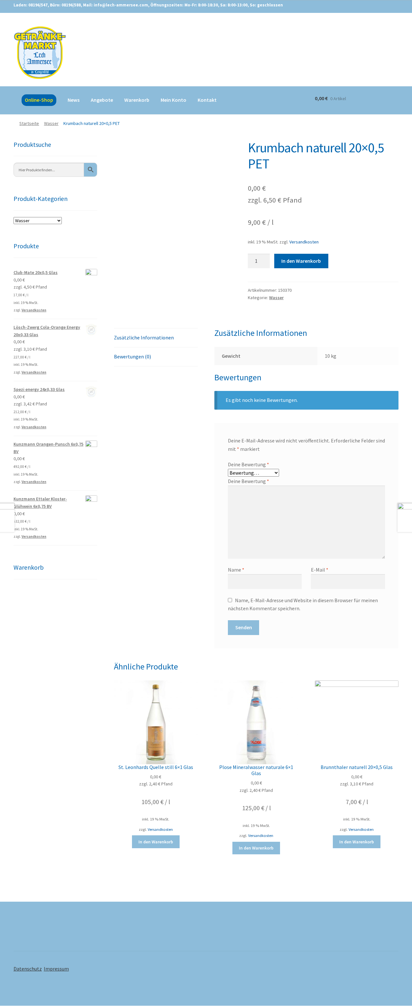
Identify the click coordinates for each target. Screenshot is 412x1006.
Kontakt (207, 100)
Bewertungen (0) (132, 356)
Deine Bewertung (248, 464)
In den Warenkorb (301, 261)
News (74, 100)
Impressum (56, 968)
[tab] (156, 337)
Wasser (51, 123)
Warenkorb (136, 100)
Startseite (29, 123)
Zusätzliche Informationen (144, 337)
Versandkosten (304, 242)
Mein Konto (173, 100)
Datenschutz (28, 968)
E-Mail (319, 569)
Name (236, 569)
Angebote (102, 100)
